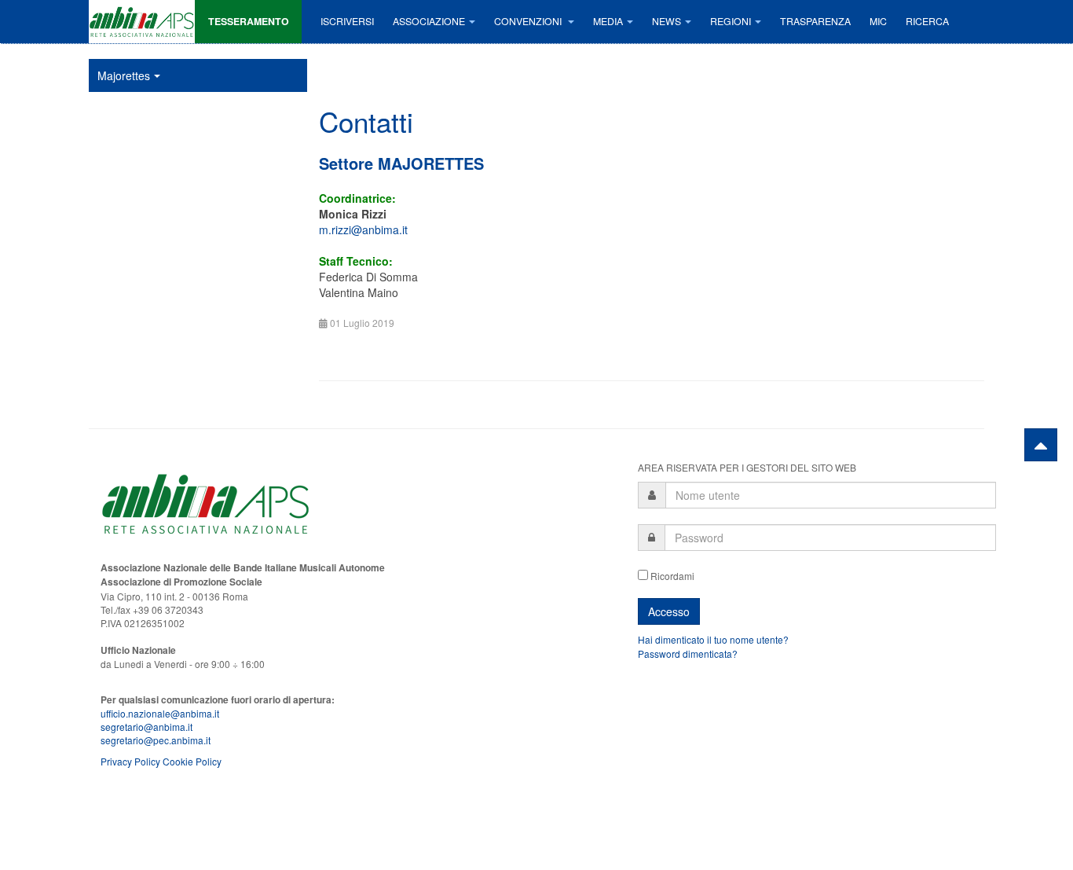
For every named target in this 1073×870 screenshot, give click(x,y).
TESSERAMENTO (248, 21)
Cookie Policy (192, 761)
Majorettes (123, 75)
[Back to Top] (1040, 444)
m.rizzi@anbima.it (363, 229)
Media (608, 21)
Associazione (429, 21)
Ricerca (927, 21)
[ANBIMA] (142, 21)
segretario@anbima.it (146, 726)
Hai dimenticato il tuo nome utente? (713, 639)
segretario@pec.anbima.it (156, 740)
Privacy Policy (130, 761)
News (666, 21)
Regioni (730, 21)
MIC (878, 21)
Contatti (366, 121)
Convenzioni (529, 21)
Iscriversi (347, 21)
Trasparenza (815, 21)
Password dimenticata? (688, 653)
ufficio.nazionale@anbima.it (160, 713)
